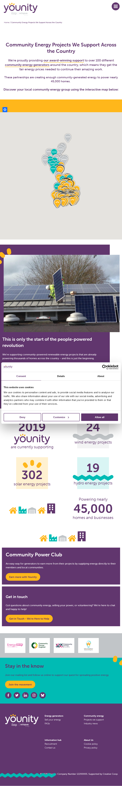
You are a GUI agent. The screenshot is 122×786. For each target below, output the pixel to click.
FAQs (47, 723)
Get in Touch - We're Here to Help (29, 618)
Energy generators (54, 715)
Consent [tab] (21, 376)
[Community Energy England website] (39, 645)
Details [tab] (61, 376)
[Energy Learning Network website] (88, 645)
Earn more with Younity (23, 576)
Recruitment (51, 743)
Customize (59, 417)
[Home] (57, 9)
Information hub (53, 740)
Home (6, 22)
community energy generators (27, 65)
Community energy (94, 715)
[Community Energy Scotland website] (64, 645)
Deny (22, 417)
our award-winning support (64, 60)
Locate (5, 109)
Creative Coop (110, 773)
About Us (88, 740)
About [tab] (100, 376)
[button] (116, 6)
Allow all (99, 417)
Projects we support (94, 719)
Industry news (91, 723)
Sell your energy (53, 719)
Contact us (50, 747)
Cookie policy (91, 743)
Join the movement (20, 684)
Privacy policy (90, 747)
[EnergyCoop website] (15, 645)
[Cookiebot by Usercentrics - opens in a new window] (104, 367)
